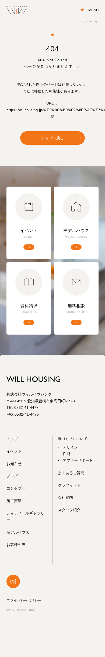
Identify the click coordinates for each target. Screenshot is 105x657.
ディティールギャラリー (25, 516)
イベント (14, 451)
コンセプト (15, 488)
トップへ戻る (52, 138)
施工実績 (14, 500)
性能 (66, 454)
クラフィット (69, 485)
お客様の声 (15, 545)
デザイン (70, 447)
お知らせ (14, 463)
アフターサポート (78, 460)
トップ (12, 439)
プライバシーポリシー (23, 600)
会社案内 (65, 497)
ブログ (12, 476)
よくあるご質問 (71, 473)
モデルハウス (17, 532)
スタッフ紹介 (69, 510)
